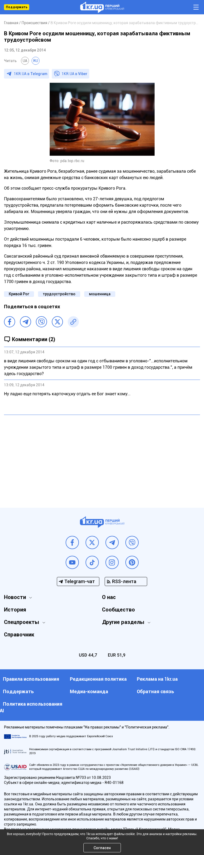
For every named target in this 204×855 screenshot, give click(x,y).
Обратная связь (155, 691)
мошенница (99, 294)
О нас (109, 597)
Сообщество (118, 609)
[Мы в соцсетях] (72, 542)
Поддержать (16, 7)
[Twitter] (57, 321)
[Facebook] (9, 321)
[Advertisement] (102, 457)
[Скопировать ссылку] (73, 321)
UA (25, 61)
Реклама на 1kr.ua (157, 679)
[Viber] (41, 321)
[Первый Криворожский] (102, 7)
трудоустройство (59, 294)
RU (35, 61)
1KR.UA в (30, 74)
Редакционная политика (98, 679)
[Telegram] (25, 321)
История (15, 609)
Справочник (19, 634)
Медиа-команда (89, 691)
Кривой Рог (19, 294)
